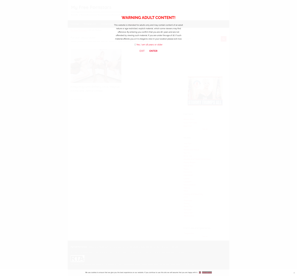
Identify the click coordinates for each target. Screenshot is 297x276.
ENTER (153, 51)
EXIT (142, 51)
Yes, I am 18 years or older (149, 44)
